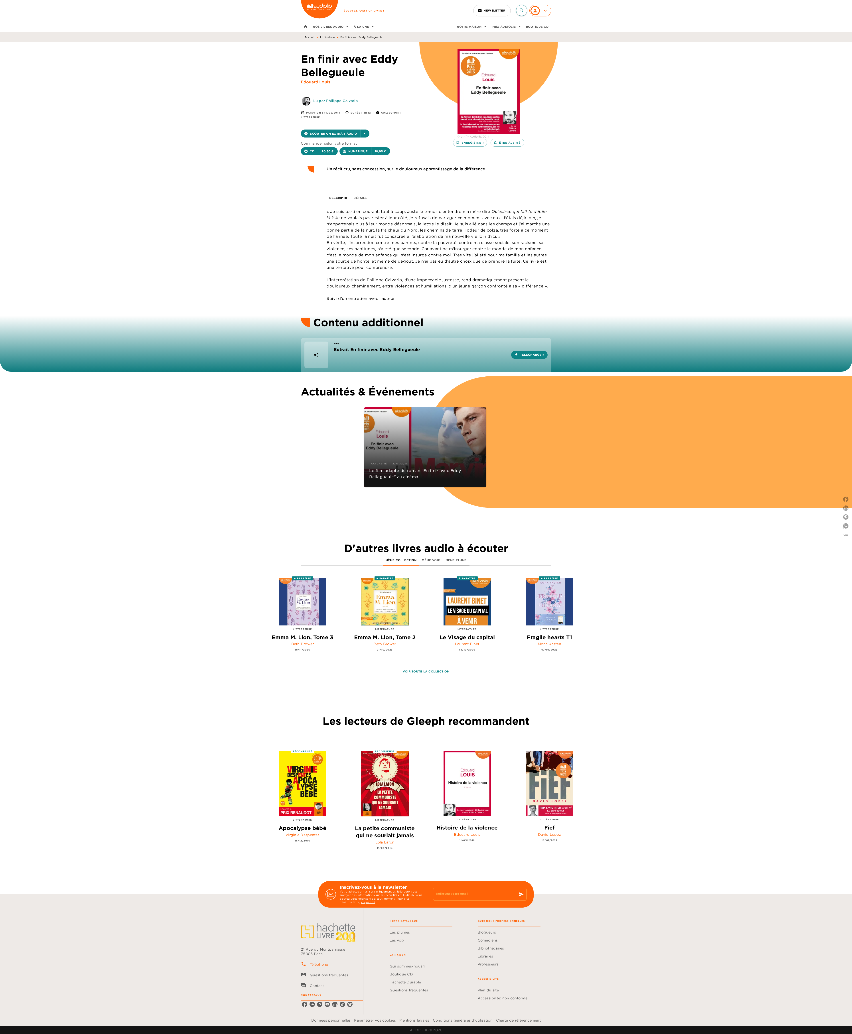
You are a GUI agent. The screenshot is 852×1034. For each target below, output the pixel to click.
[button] (492, 10)
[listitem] (304, 1004)
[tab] (305, 26)
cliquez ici (368, 902)
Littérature (327, 37)
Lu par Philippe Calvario (335, 100)
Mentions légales (414, 1020)
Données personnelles (331, 1020)
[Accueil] (319, 10)
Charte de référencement (518, 1020)
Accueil (309, 37)
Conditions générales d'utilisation (463, 1020)
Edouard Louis (315, 82)
